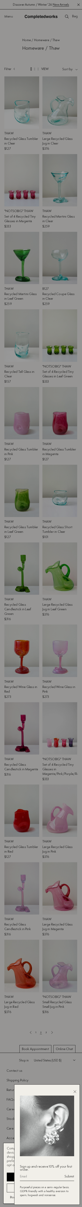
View (45, 69)
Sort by (67, 69)
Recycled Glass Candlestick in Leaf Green (17, 609)
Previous (30, 1032)
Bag (75, 16)
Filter (7, 68)
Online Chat (64, 1049)
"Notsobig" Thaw (18, 211)
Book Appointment (35, 1049)
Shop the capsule (60, 5)
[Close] (74, 1091)
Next (52, 1032)
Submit (69, 1176)
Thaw (9, 133)
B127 (45, 289)
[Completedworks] (41, 17)
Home (26, 40)
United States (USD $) (47, 1060)
